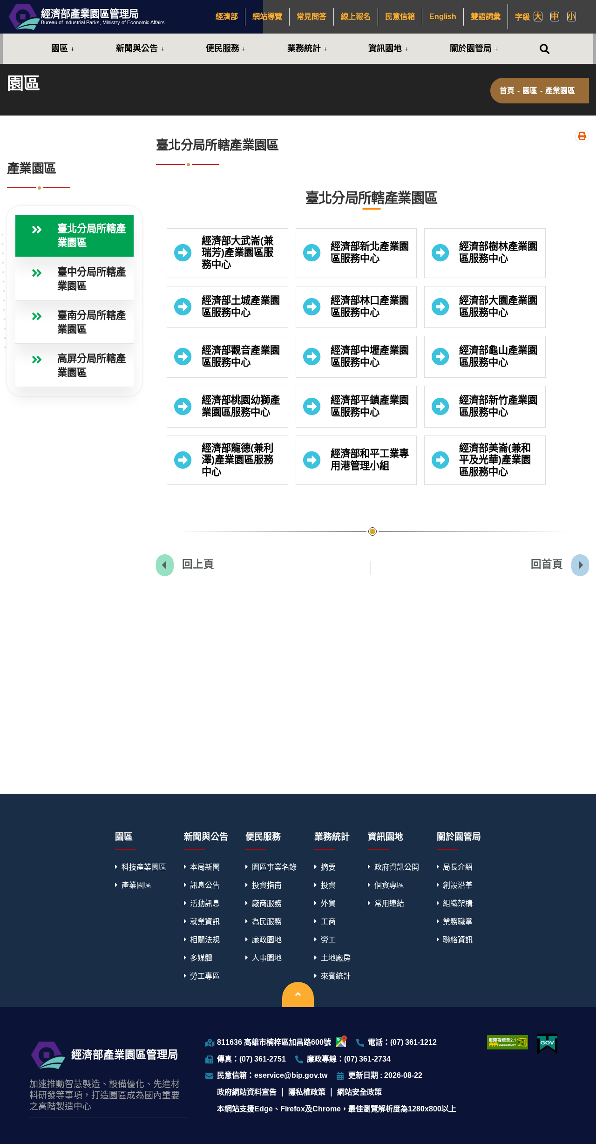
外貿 (328, 903)
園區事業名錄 (274, 867)
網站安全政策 (359, 1092)
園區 (59, 48)
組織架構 (458, 903)
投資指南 (267, 885)
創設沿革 (458, 885)
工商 (328, 921)
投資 (328, 885)
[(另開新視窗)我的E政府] (547, 1044)
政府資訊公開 (396, 867)
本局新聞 (205, 867)
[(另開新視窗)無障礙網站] (507, 1042)
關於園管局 (471, 48)
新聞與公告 (137, 48)
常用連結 (389, 903)
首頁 (507, 91)
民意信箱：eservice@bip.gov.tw (272, 1075)
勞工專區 (205, 976)
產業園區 (560, 91)
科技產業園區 (144, 867)
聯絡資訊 (458, 939)
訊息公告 (205, 885)
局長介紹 (458, 867)
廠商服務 (267, 903)
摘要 (328, 867)
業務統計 (304, 48)
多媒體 (201, 957)
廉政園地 (267, 939)
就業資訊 (205, 921)
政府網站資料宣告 (247, 1092)
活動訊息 (205, 903)
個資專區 (389, 885)
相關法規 (205, 939)
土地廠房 (336, 957)
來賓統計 (336, 976)
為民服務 (267, 921)
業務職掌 (458, 921)
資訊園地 (385, 48)
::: (211, 16)
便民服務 (222, 48)
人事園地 (267, 957)
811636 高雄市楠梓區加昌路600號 (274, 1042)
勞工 (328, 939)
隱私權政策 (306, 1092)
